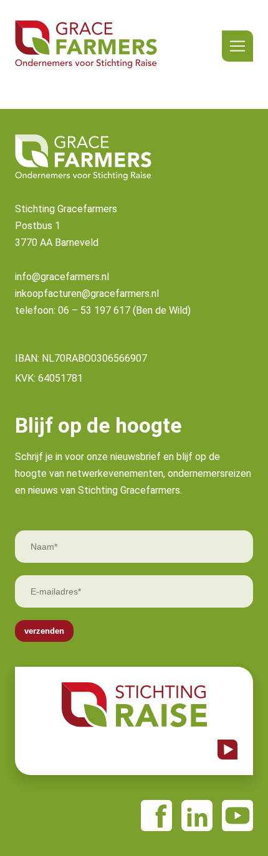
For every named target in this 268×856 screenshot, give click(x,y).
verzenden (44, 631)
